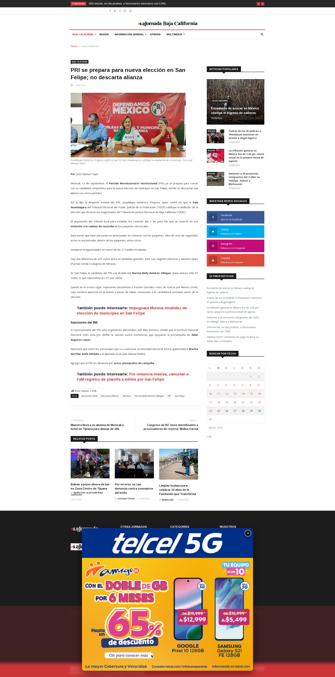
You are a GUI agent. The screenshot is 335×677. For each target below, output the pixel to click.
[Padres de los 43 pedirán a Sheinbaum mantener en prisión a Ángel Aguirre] (216, 137)
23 (259, 402)
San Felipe (180, 395)
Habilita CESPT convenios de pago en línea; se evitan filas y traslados (130, 3)
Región (104, 34)
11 (218, 393)
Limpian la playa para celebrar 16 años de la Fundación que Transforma (177, 489)
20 (235, 402)
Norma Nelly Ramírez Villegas (149, 395)
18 (218, 402)
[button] (258, 4)
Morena (127, 395)
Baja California (83, 34)
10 (210, 393)
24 (210, 410)
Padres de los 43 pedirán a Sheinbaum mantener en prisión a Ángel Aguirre (245, 134)
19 (226, 402)
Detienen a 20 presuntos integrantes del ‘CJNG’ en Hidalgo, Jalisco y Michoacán (233, 319)
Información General (129, 34)
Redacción (168, 499)
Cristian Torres (126, 498)
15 (251, 393)
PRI (169, 395)
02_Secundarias (220, 100)
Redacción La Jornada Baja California (87, 493)
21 (243, 402)
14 (243, 393)
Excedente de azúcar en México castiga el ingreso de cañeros (230, 290)
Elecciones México (110, 395)
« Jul (209, 436)
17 (210, 402)
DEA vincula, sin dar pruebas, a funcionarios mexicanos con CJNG (231, 329)
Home (74, 46)
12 (226, 393)
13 (235, 393)
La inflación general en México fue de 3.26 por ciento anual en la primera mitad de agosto (233, 309)
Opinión (155, 34)
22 (251, 402)
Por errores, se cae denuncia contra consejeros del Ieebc (134, 488)
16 (259, 393)
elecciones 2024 (89, 395)
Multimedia (174, 34)
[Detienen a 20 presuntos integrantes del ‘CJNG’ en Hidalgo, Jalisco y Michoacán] (216, 179)
